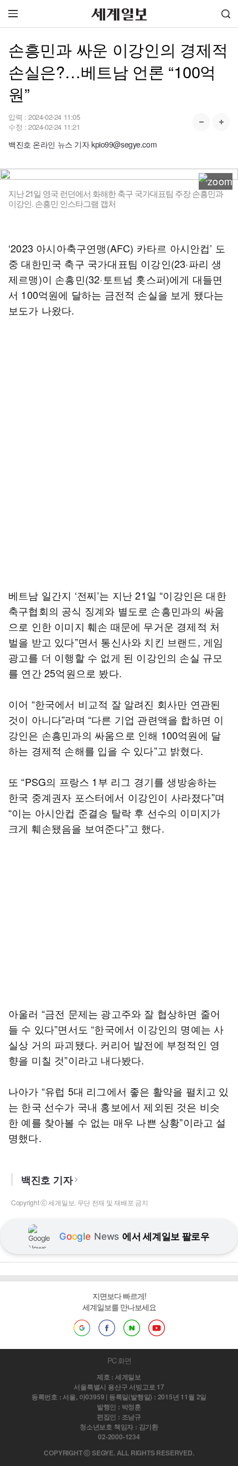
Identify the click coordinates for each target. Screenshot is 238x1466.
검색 (226, 13)
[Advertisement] (119, 452)
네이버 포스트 (131, 1328)
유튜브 (156, 1328)
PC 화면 (119, 1360)
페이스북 (107, 1328)
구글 (82, 1328)
